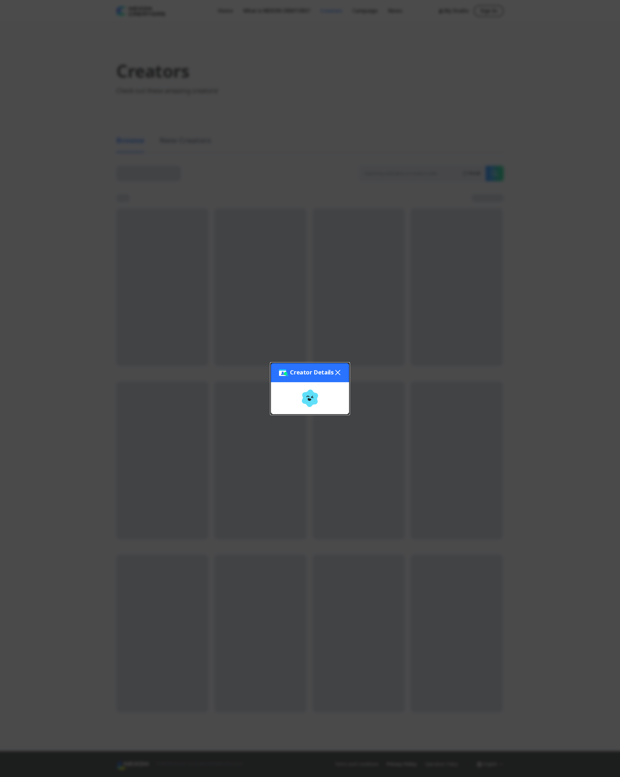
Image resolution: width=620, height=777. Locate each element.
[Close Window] (444, 265)
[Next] (440, 324)
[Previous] (432, 324)
